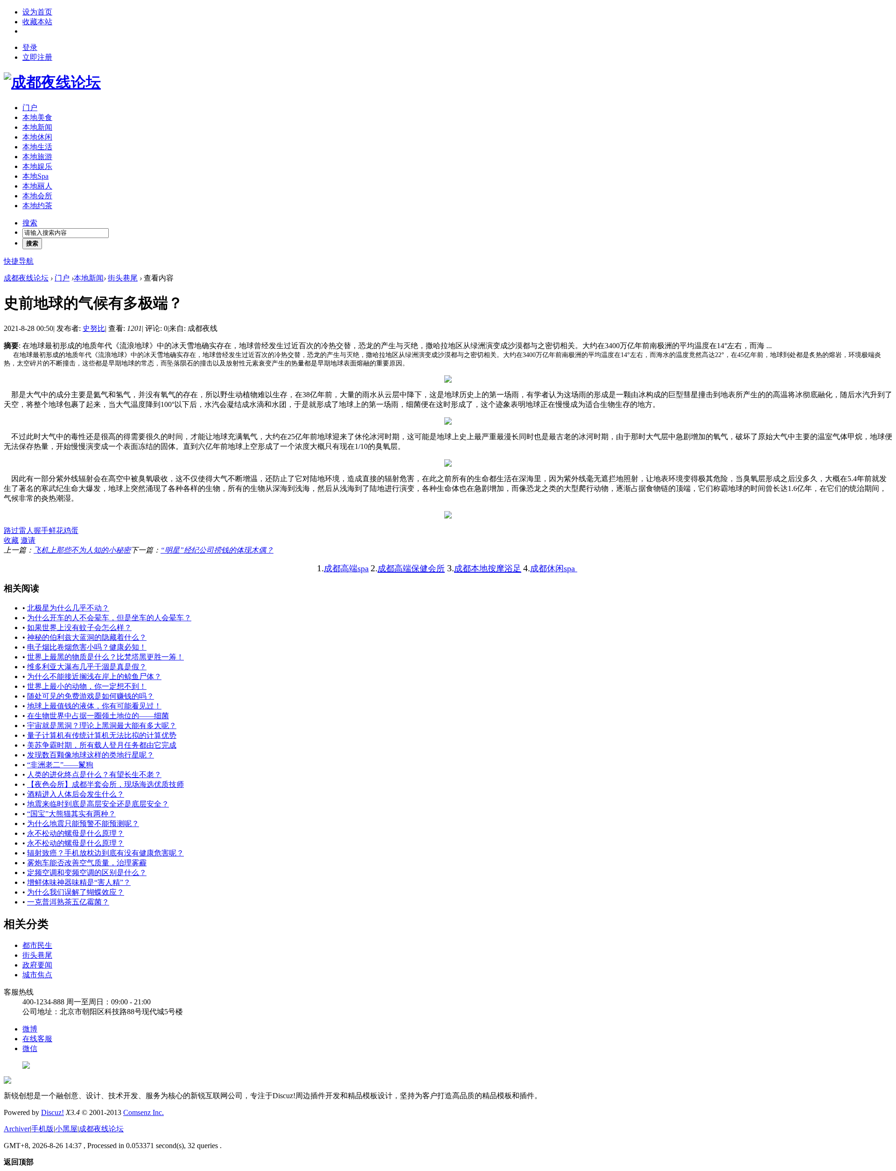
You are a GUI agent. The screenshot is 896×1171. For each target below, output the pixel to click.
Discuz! (52, 1112)
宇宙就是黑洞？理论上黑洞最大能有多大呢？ (101, 725)
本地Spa (35, 176)
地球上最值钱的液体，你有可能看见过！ (94, 706)
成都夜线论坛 (26, 278)
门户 (29, 108)
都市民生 (37, 945)
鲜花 (56, 530)
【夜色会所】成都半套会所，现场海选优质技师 (105, 784)
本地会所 (37, 196)
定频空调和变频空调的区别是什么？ (87, 872)
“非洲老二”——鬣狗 (60, 765)
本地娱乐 (37, 166)
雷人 (26, 530)
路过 (11, 530)
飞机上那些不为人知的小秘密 (82, 550)
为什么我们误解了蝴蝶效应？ (75, 892)
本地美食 (37, 117)
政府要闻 (37, 965)
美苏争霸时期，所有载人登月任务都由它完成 (101, 745)
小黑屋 (66, 1129)
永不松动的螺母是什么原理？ (75, 833)
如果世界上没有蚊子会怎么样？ (79, 627)
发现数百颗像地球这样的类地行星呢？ (90, 755)
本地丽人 (37, 186)
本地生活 (37, 147)
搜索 (29, 223)
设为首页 (37, 12)
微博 (29, 1029)
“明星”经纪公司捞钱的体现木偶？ (217, 550)
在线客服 (37, 1039)
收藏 (11, 540)
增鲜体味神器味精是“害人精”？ (79, 882)
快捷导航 (19, 261)
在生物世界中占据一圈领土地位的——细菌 (98, 716)
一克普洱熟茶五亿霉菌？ (68, 902)
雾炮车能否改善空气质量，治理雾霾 (87, 863)
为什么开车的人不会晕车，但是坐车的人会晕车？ (109, 618)
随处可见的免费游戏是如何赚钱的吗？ (90, 696)
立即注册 (37, 57)
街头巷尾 (123, 278)
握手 (41, 530)
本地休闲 (37, 137)
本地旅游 (37, 157)
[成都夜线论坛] (52, 82)
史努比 (94, 328)
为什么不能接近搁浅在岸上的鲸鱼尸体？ (94, 676)
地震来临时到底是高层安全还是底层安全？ (98, 804)
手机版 (42, 1129)
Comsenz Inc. (143, 1112)
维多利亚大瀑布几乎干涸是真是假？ (87, 667)
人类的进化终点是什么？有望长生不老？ (94, 774)
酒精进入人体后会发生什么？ (75, 794)
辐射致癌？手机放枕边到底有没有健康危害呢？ (105, 853)
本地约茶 (37, 206)
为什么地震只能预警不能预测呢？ (83, 823)
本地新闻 (37, 127)
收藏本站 (37, 22)
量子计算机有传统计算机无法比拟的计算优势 (101, 735)
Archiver (17, 1129)
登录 (29, 47)
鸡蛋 (70, 530)
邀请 (28, 540)
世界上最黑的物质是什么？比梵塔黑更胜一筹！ (105, 657)
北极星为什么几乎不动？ (68, 608)
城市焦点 (37, 975)
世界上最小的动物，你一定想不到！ (87, 686)
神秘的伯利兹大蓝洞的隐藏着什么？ (87, 637)
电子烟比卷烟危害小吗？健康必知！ (87, 647)
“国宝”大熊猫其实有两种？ (71, 814)
